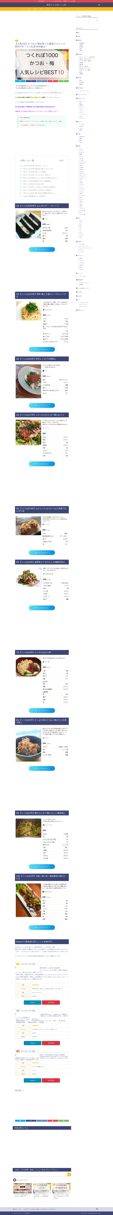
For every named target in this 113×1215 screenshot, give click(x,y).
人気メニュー (80, 9)
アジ (81, 222)
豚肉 (35, 9)
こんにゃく (82, 262)
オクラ (81, 203)
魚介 (54, 9)
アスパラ (82, 184)
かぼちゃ (82, 173)
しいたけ (82, 124)
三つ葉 (81, 160)
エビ (81, 224)
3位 (34, 171)
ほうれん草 (82, 210)
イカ (81, 228)
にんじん (82, 188)
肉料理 (81, 62)
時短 (81, 80)
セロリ (81, 158)
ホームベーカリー (84, 282)
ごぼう (81, 178)
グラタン (82, 118)
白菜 (81, 197)
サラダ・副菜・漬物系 (85, 60)
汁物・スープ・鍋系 (85, 70)
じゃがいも (82, 195)
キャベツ (82, 199)
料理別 (80, 54)
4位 (37, 175)
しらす (81, 234)
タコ (81, 232)
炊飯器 (81, 284)
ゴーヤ (81, 156)
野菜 (29, 9)
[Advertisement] (42, 24)
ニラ (81, 148)
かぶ (81, 212)
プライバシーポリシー (18, 1213)
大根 (81, 193)
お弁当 (80, 296)
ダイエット (70, 9)
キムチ (81, 260)
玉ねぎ (81, 182)
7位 (33, 184)
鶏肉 (41, 9)
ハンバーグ (82, 114)
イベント (90, 9)
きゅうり (82, 171)
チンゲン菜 (82, 214)
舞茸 (81, 130)
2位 (38, 168)
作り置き (82, 82)
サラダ (81, 269)
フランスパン (83, 306)
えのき (81, 126)
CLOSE (61, 160)
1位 (35, 165)
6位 (37, 181)
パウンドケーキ (84, 246)
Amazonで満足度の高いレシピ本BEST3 (34, 196)
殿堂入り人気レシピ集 (56, 5)
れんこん (82, 152)
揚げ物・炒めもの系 (85, 59)
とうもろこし (83, 161)
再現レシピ (81, 310)
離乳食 (81, 84)
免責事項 (27, 1213)
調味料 (81, 45)
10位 (38, 193)
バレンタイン (83, 276)
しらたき (82, 264)
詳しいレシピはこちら (42, 249)
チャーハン (82, 101)
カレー (81, 116)
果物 (81, 50)
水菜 (81, 201)
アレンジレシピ (82, 94)
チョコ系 (82, 244)
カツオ (81, 235)
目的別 (80, 77)
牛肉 (48, 9)
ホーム (22, 9)
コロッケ (82, 106)
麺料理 (81, 74)
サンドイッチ (83, 304)
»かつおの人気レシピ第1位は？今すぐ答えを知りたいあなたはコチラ (35, 106)
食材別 (80, 40)
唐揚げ (81, 104)
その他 (80, 292)
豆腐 (81, 265)
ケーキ (81, 250)
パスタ (81, 112)
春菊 (81, 154)
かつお (21, 1090)
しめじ (81, 128)
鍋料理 (81, 64)
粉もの (81, 72)
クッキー (82, 251)
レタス (81, 150)
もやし (81, 206)
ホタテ (81, 221)
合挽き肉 (82, 136)
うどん (81, 110)
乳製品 (81, 46)
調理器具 (80, 279)
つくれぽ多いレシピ (83, 288)
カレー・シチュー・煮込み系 (87, 57)
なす (81, 180)
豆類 (79, 36)
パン (79, 300)
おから (81, 267)
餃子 (81, 103)
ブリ (81, 237)
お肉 (79, 134)
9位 (37, 190)
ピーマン (82, 190)
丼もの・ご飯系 (84, 66)
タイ (81, 230)
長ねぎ (81, 169)
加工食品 (80, 88)
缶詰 (81, 48)
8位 (39, 187)
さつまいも (82, 177)
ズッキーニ (82, 208)
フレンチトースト (84, 302)
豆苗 (81, 205)
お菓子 (61, 9)
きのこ (80, 121)
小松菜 (81, 167)
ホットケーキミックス (85, 248)
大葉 (81, 165)
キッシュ (82, 108)
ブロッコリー (83, 175)
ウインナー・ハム (84, 90)
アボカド (82, 163)
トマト (81, 186)
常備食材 (82, 43)
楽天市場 (51, 1002)
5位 (40, 178)
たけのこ (82, 192)
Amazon (32, 1002)
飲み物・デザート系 (85, 68)
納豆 (81, 258)
